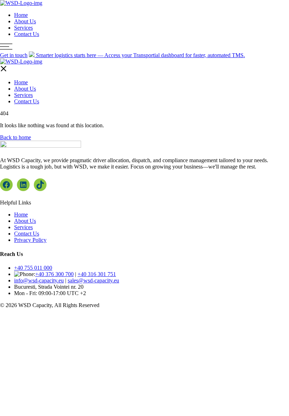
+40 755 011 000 (33, 268)
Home (21, 15)
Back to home (15, 137)
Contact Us (26, 34)
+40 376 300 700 (54, 274)
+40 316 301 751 (97, 274)
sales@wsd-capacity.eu (93, 280)
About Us (25, 21)
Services (23, 28)
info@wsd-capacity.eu (39, 280)
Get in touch (13, 55)
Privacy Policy (30, 240)
